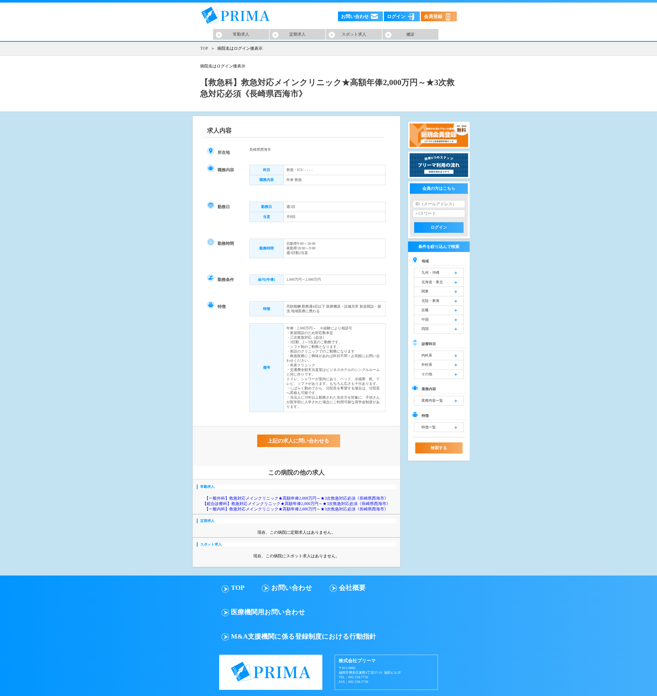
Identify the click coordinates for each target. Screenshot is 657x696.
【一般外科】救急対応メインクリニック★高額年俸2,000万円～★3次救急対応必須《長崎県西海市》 (296, 498)
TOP (204, 48)
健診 (410, 34)
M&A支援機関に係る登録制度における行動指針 (303, 636)
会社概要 (352, 587)
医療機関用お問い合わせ (268, 612)
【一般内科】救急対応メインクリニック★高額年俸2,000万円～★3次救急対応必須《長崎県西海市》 (296, 509)
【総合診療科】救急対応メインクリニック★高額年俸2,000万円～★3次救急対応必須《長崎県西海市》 (296, 503)
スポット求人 (354, 34)
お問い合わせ (291, 587)
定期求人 (297, 34)
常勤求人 (241, 34)
